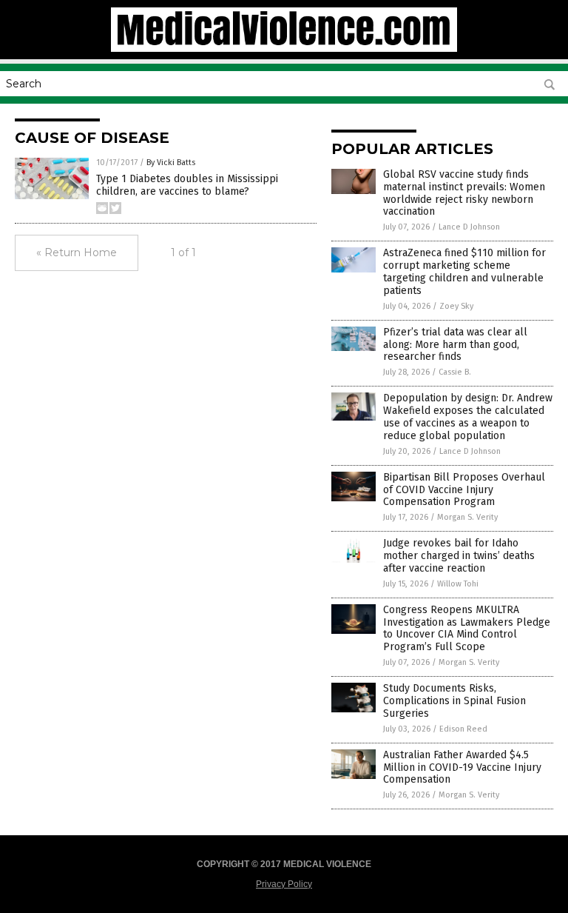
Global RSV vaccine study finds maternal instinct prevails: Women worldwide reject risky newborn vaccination (464, 193)
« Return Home (76, 252)
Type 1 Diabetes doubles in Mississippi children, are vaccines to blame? (187, 185)
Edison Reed (463, 729)
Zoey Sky (456, 306)
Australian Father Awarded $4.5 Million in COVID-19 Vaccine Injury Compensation (462, 767)
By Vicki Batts (170, 162)
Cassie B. (455, 372)
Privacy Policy (284, 884)
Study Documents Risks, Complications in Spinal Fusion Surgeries (454, 701)
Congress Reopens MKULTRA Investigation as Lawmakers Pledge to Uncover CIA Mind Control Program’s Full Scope (466, 628)
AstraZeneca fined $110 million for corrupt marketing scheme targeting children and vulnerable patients (464, 271)
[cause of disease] (284, 49)
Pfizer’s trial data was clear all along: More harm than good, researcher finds (455, 345)
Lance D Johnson (469, 227)
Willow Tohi (458, 584)
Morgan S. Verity (467, 517)
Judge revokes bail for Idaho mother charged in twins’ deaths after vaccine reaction (459, 556)
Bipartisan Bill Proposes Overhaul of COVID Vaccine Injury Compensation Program (464, 490)
